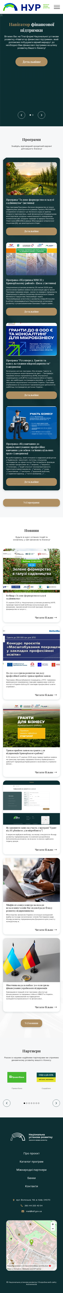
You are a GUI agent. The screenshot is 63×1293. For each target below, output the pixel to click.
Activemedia (31, 1284)
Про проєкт (31, 1153)
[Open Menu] (57, 7)
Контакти (31, 1186)
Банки (31, 1178)
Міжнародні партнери (31, 1170)
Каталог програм (31, 1161)
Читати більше (44, 617)
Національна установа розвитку (23, 1282)
